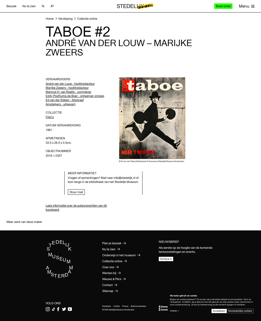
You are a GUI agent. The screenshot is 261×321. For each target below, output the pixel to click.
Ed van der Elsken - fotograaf (65, 100)
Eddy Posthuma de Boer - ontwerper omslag (75, 96)
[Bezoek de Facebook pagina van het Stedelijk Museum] (58, 309)
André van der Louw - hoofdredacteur (70, 83)
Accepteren (219, 310)
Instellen (173, 311)
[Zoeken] (43, 6)
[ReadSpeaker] (52, 6)
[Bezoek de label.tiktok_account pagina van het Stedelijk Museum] (54, 309)
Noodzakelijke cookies (240, 310)
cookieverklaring (182, 305)
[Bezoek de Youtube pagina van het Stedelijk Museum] (70, 309)
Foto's (50, 117)
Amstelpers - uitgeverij (60, 104)
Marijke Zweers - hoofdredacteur (67, 87)
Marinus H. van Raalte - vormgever (68, 92)
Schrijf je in (166, 258)
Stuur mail (76, 192)
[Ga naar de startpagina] (59, 277)
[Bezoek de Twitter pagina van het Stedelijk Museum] (64, 309)
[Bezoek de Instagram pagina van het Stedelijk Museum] (48, 309)
